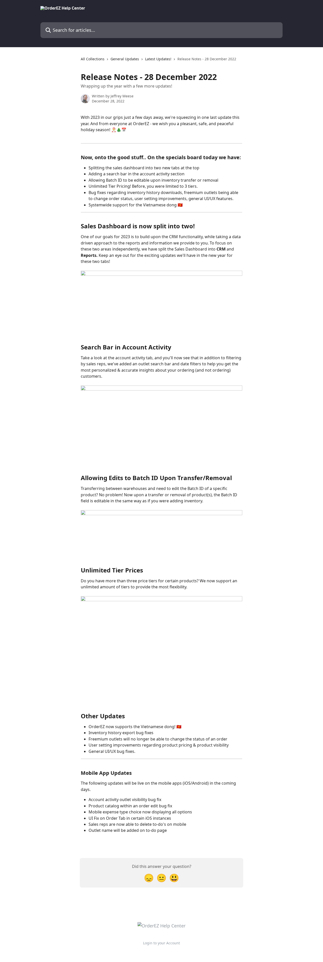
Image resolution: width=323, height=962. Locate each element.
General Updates (125, 59)
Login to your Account (161, 943)
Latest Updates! (158, 59)
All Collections (92, 59)
